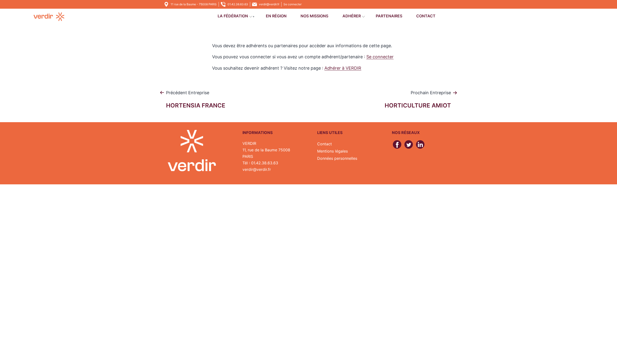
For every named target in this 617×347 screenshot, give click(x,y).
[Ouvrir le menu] (253, 17)
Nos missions (314, 15)
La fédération (233, 15)
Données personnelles (337, 158)
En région (276, 15)
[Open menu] (250, 17)
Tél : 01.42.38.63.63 (260, 162)
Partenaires (389, 15)
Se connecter (292, 4)
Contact (426, 15)
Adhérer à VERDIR (342, 68)
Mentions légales (332, 151)
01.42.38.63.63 (238, 4)
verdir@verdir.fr (269, 4)
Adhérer (351, 15)
